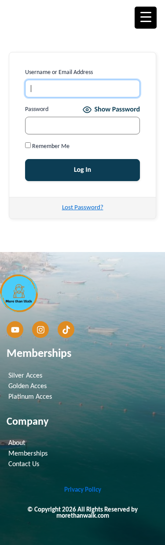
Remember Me (50, 146)
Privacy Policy (82, 490)
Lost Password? (82, 207)
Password (36, 109)
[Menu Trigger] (146, 18)
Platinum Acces (30, 396)
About (16, 443)
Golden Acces (27, 386)
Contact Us (23, 464)
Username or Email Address (59, 72)
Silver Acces (25, 375)
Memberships (28, 453)
